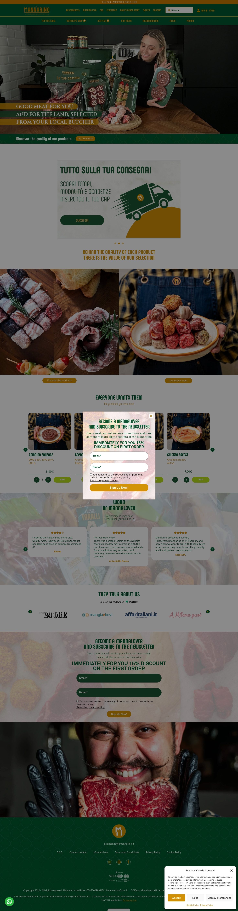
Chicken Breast (177, 454)
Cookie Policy (193, 905)
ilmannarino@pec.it (117, 890)
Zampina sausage (41, 454)
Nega (195, 897)
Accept (176, 897)
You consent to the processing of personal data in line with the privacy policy (114, 702)
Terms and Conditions (127, 852)
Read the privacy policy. (90, 707)
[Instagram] (109, 862)
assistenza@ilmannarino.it (119, 843)
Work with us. (101, 852)
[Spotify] (119, 862)
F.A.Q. (60, 852)
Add (62, 479)
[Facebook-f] (128, 862)
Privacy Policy (206, 905)
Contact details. (78, 852)
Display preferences (219, 897)
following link (129, 900)
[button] (231, 870)
